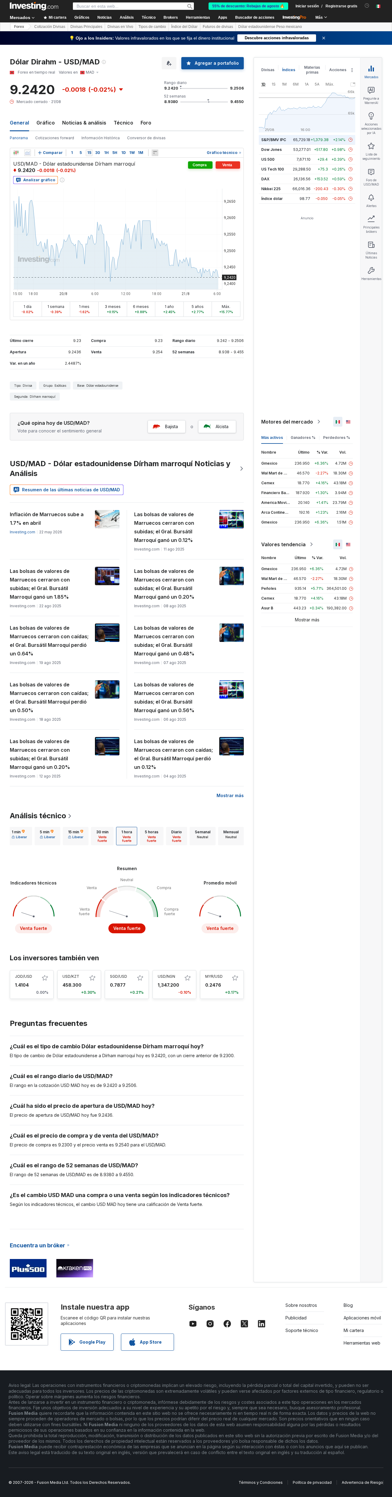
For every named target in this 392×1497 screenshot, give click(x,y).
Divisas (267, 69)
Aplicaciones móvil (362, 1317)
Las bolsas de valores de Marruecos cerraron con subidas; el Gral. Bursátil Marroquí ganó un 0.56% (164, 697)
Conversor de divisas (146, 138)
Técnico (123, 123)
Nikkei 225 (271, 188)
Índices (288, 69)
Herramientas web (362, 1342)
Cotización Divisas (49, 27)
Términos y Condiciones (261, 1482)
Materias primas (312, 70)
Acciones (337, 69)
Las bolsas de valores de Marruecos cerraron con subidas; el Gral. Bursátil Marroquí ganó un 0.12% (164, 527)
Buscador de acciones (254, 17)
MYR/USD (214, 976)
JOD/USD (23, 976)
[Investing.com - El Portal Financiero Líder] (34, 6)
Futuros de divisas (218, 27)
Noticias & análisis (84, 123)
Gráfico (45, 123)
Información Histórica (100, 138)
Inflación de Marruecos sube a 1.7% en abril (47, 518)
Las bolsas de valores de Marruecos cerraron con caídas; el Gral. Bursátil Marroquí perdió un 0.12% (173, 754)
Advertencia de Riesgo (362, 1482)
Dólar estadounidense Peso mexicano (270, 27)
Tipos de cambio (152, 27)
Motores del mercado (287, 422)
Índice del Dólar (184, 27)
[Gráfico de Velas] (16, 152)
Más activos (272, 437)
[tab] (19, 836)
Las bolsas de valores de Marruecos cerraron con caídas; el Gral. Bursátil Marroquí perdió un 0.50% (49, 697)
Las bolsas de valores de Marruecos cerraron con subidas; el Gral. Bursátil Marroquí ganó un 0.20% (164, 584)
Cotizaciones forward (54, 138)
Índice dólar (272, 198)
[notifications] (367, 6)
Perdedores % (336, 437)
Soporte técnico (301, 1330)
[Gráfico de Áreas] (27, 152)
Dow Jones (271, 149)
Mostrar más (230, 795)
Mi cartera (354, 1330)
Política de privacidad (312, 1482)
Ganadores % (303, 437)
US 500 (267, 159)
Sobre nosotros (301, 1305)
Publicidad (296, 1317)
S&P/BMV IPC (273, 139)
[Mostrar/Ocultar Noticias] (155, 152)
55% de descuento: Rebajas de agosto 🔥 (248, 6)
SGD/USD (118, 976)
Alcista (222, 426)
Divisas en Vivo (120, 27)
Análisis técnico (38, 815)
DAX (265, 179)
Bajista (171, 426)
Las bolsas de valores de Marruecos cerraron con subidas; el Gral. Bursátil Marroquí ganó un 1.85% (40, 584)
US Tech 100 (272, 169)
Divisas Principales (86, 27)
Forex (19, 27)
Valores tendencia (283, 544)
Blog (348, 1305)
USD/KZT (70, 976)
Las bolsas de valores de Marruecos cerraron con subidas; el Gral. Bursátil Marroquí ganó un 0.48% (164, 641)
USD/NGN (166, 976)
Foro (146, 123)
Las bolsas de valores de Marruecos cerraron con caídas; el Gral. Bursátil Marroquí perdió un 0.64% (49, 641)
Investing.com (22, 532)
